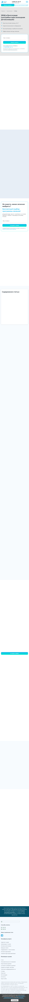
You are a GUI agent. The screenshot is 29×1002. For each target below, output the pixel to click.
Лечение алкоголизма (6, 946)
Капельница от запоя (6, 944)
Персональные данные (6, 963)
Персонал (3, 973)
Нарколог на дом (5, 942)
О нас (2, 960)
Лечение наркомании (6, 951)
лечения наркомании (18, 507)
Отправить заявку (14, 115)
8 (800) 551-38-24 (16, 1)
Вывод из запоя (4, 947)
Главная (3, 11)
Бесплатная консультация (21, 5)
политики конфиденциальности (10, 49)
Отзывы (3, 971)
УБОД (15, 11)
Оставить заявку (14, 653)
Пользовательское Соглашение (8, 961)
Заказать (25, 142)
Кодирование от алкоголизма (8, 949)
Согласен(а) (14, 1000)
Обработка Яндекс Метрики (7, 967)
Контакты (3, 976)
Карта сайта (4, 978)
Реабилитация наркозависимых (8, 953)
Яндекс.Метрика (21, 995)
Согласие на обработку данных (8, 965)
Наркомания (9, 11)
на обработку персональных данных (14, 117)
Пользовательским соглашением (18, 998)
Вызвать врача (7, 5)
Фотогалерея (4, 975)
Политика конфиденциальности (8, 969)
